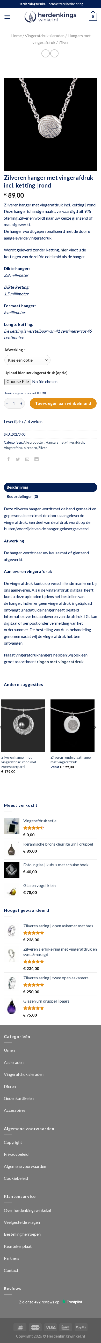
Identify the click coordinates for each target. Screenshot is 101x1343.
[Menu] (7, 17)
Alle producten (34, 442)
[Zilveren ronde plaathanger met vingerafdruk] (73, 725)
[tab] (50, 487)
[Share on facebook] (8, 459)
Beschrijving (17, 487)
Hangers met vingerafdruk (65, 442)
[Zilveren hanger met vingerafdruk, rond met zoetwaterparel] (23, 725)
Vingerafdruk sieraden (44, 35)
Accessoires (14, 1110)
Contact (11, 1270)
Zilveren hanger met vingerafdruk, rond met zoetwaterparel (19, 762)
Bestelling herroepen (22, 1234)
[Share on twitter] (18, 459)
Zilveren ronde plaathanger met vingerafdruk (71, 759)
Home (16, 35)
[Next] (94, 737)
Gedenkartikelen (19, 1098)
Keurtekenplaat (18, 1246)
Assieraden (14, 1062)
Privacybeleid (16, 1154)
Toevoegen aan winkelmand (63, 403)
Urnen (9, 1050)
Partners (11, 1258)
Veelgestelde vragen (22, 1222)
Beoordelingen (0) (22, 496)
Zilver (64, 42)
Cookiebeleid (16, 1178)
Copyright (13, 1142)
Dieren (10, 1086)
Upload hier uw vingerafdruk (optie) (36, 373)
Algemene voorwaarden (25, 1166)
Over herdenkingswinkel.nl (27, 1210)
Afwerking (14, 350)
